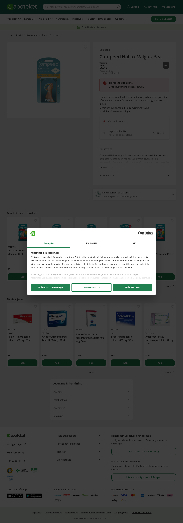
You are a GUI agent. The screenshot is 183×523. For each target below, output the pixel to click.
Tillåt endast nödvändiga (50, 287)
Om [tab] (134, 243)
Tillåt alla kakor (132, 287)
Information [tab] (91, 243)
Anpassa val (90, 287)
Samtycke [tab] (49, 243)
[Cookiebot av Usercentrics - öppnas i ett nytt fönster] (140, 233)
